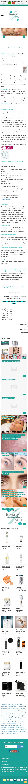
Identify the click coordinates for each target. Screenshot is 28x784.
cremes (15, 716)
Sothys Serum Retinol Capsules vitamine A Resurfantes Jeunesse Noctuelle (20, 588)
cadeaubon (4, 714)
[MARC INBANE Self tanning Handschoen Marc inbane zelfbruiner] (7, 686)
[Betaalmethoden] (4, 779)
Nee (13, 3)
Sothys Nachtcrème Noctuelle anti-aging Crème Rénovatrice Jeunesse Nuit (6, 630)
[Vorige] (4, 36)
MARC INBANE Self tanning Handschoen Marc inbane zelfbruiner (6, 694)
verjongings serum (12, 733)
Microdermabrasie (5, 225)
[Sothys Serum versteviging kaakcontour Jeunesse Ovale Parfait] (21, 643)
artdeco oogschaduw (9, 712)
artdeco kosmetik (15, 708)
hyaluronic (18, 719)
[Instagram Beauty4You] (18, 751)
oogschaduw (5, 727)
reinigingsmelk (20, 727)
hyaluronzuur (5, 721)
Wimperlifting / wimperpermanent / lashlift (11, 247)
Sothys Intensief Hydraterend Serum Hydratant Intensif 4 (20, 566)
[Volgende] (24, 36)
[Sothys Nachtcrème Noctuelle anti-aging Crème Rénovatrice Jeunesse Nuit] (7, 622)
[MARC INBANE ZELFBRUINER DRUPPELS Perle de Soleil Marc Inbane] (7, 643)
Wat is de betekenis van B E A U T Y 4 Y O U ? (12, 161)
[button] (14, 314)
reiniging (12, 727)
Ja (9, 3)
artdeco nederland (13, 710)
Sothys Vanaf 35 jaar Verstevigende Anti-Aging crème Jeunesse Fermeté (6, 673)
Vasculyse (3, 259)
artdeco (22, 706)
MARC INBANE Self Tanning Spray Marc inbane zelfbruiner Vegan (20, 673)
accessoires (4, 706)
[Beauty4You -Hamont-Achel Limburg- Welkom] (16, 15)
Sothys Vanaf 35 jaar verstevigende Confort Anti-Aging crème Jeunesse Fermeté (7, 609)
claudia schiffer (7, 716)
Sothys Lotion (12, 704)
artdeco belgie (5, 708)
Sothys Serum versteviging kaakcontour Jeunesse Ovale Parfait (20, 651)
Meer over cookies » (20, 3)
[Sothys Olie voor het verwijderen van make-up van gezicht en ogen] (7, 537)
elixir (21, 716)
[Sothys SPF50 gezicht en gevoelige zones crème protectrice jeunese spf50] (21, 537)
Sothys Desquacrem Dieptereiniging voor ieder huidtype (20, 609)
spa (19, 731)
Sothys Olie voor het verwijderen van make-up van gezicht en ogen (6, 545)
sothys (18, 729)
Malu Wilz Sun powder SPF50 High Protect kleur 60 (6, 588)
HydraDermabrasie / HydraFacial (8, 234)
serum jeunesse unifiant (7, 729)
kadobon (13, 721)
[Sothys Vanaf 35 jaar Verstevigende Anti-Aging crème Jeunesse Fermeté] (7, 665)
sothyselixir (13, 731)
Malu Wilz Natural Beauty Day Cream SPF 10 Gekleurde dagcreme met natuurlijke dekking (21, 630)
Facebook (10, 287)
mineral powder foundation (10, 723)
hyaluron (11, 719)
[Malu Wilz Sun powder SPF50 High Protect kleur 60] (7, 580)
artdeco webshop (21, 712)
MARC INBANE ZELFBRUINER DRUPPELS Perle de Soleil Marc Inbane (6, 651)
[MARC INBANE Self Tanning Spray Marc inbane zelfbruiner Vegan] (21, 665)
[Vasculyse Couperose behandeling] (14, 32)
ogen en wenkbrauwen (16, 725)
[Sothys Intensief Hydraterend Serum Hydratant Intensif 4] (21, 558)
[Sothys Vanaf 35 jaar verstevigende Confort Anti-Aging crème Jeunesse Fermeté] (7, 601)
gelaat (5, 719)
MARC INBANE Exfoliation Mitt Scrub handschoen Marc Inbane (20, 694)
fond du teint (16, 717)
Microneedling (4, 204)
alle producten (13, 706)
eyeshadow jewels (6, 717)
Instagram (17, 287)
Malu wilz (4, 704)
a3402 (19, 704)
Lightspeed (23, 778)
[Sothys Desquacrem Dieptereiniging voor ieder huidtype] (21, 601)
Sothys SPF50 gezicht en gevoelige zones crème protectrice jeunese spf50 (20, 545)
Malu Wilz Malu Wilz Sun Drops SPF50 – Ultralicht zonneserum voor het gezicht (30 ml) (6, 566)
